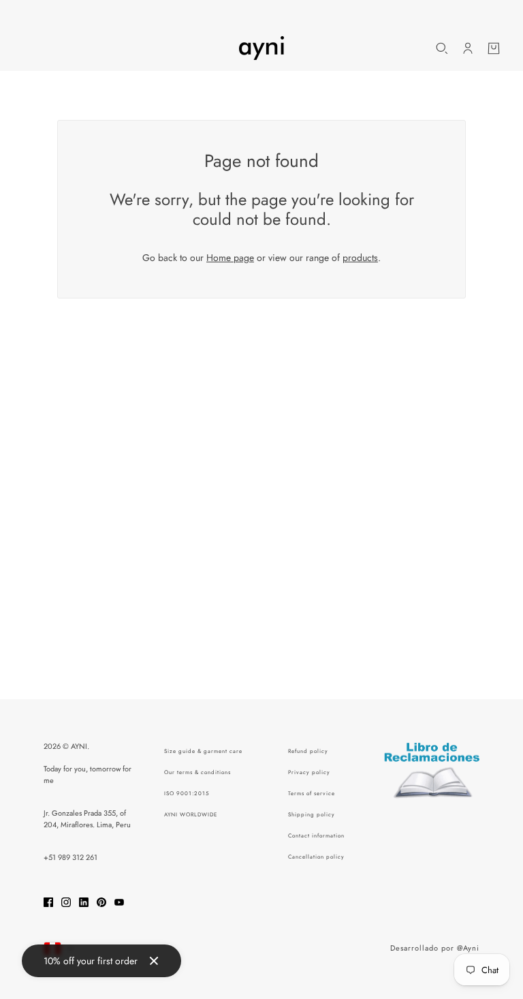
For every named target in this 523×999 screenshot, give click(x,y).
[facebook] (48, 901)
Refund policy (308, 751)
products (360, 257)
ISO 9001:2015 (187, 793)
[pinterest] (101, 901)
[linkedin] (84, 901)
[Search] (441, 48)
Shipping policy (311, 814)
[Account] (467, 48)
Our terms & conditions (197, 772)
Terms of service (311, 793)
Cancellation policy (316, 856)
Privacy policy (309, 772)
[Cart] (493, 48)
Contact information (316, 835)
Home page (230, 257)
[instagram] (66, 901)
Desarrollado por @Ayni (434, 947)
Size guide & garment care (203, 751)
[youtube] (119, 901)
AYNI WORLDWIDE (190, 814)
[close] (153, 960)
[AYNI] (261, 48)
